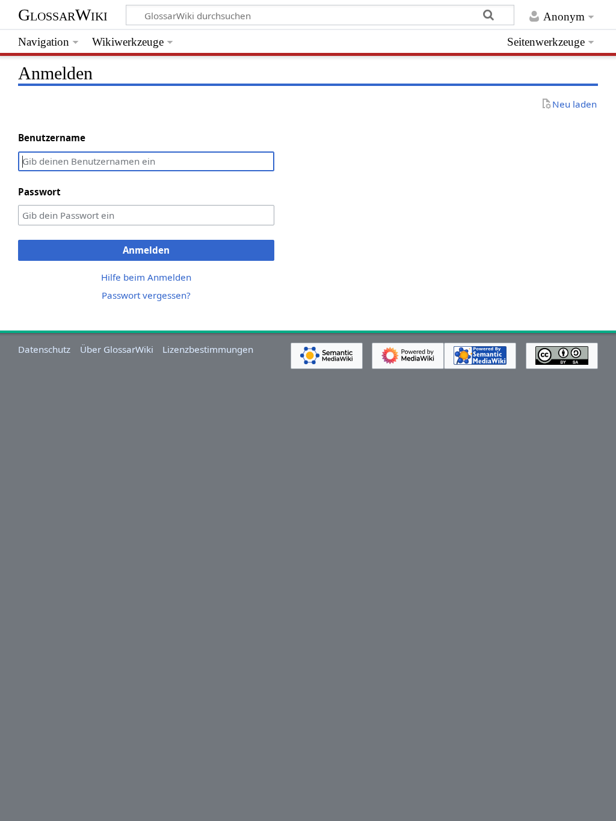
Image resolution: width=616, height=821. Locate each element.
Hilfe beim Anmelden (146, 277)
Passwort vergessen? (146, 295)
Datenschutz (44, 349)
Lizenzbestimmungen (207, 349)
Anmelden (146, 250)
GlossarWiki (63, 14)
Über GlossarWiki (116, 349)
